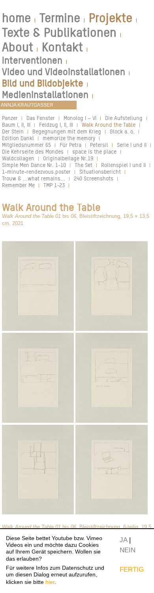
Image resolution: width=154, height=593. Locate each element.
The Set (83, 164)
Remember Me (18, 185)
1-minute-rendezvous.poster (36, 171)
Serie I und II (131, 144)
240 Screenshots (93, 178)
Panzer (10, 117)
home (16, 17)
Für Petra (70, 144)
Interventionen (32, 60)
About (17, 46)
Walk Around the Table (108, 124)
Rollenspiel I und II (123, 164)
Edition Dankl (18, 138)
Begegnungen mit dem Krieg (66, 131)
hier (49, 582)
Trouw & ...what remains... (33, 178)
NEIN (127, 550)
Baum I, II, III (16, 124)
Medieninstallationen (45, 94)
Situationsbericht (100, 171)
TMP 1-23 (54, 185)
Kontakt (62, 46)
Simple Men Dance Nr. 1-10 (34, 164)
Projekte (110, 17)
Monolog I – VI (80, 117)
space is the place (94, 151)
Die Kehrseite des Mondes (33, 151)
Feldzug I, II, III (56, 124)
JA (123, 540)
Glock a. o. (122, 131)
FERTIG (132, 569)
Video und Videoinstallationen (63, 71)
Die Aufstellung (124, 117)
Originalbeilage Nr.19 (68, 158)
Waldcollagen (18, 158)
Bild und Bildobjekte (42, 83)
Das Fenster (40, 117)
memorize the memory (69, 138)
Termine (59, 17)
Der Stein (13, 131)
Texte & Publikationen (59, 32)
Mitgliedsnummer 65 (26, 144)
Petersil (99, 144)
